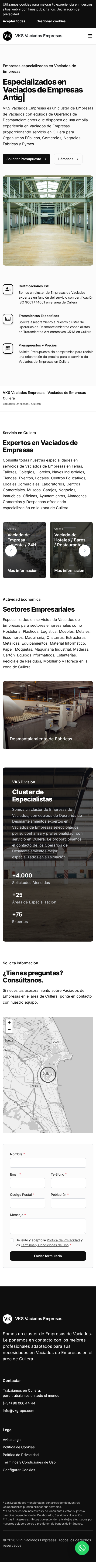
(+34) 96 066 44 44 (19, 1403)
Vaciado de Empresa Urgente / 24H (21, 539)
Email (15, 1174)
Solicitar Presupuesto (24, 159)
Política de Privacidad (63, 1240)
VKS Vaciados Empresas (38, 35)
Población (60, 1194)
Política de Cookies (19, 1447)
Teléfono (59, 1174)
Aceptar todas (14, 21)
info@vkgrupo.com (18, 1410)
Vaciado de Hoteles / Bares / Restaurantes (70, 539)
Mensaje (18, 1215)
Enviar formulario (48, 1256)
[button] (84, 551)
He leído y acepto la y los (49, 1242)
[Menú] (90, 36)
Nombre (17, 1154)
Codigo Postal (22, 1194)
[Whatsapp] (82, 1548)
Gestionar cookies (51, 21)
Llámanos (65, 159)
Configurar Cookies (19, 1470)
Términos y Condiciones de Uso (45, 1245)
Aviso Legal (12, 1439)
